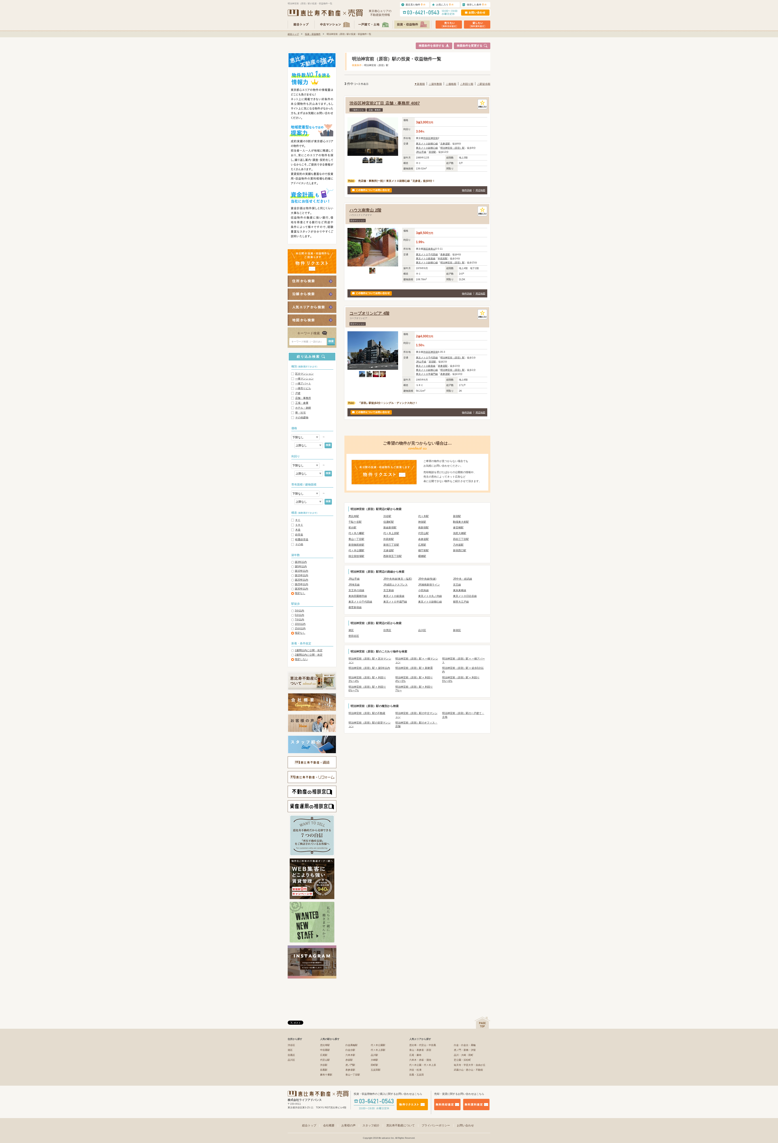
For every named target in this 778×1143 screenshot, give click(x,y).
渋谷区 (427, 138)
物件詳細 (467, 190)
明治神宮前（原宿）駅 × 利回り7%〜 (414, 688)
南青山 (431, 248)
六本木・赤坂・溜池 (420, 1060)
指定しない (301, 659)
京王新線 (388, 590)
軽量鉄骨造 (301, 539)
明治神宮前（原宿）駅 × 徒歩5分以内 (463, 669)
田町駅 (374, 1065)
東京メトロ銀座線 (425, 258)
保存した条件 (477, 4)
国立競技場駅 (356, 556)
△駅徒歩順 (483, 84)
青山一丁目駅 (356, 539)
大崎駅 (374, 1060)
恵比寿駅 (353, 516)
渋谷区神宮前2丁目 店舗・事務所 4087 (384, 103)
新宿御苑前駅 (356, 544)
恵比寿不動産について (403, 1125)
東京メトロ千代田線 (427, 254)
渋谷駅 (387, 516)
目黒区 (387, 630)
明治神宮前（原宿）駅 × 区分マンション (369, 660)
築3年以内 (301, 561)
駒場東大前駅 (461, 521)
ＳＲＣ (299, 524)
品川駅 (374, 1055)
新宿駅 (457, 516)
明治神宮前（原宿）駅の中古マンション (416, 715)
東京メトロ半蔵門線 (427, 374)
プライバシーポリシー (438, 1125)
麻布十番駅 (326, 1074)
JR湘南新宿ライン (429, 584)
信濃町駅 (388, 521)
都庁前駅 (423, 550)
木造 (297, 529)
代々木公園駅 (356, 550)
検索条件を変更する (469, 45)
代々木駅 (423, 516)
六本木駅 (350, 1055)
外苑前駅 (443, 258)
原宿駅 (432, 152)
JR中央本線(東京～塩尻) (397, 578)
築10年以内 (301, 570)
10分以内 (300, 623)
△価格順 (451, 84)
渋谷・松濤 (415, 1069)
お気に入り (445, 4)
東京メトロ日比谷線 (465, 596)
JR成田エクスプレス (395, 584)
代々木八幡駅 (356, 533)
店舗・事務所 (303, 398)
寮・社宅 (300, 412)
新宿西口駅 (459, 550)
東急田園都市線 (357, 596)
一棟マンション (304, 378)
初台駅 (352, 527)
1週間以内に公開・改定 (309, 650)
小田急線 (423, 590)
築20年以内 (301, 579)
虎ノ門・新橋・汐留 (465, 1050)
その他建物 (301, 417)
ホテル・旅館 (303, 407)
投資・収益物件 (313, 34)
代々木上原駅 (391, 533)
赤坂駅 (349, 1060)
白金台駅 (350, 1050)
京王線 (457, 584)
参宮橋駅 (458, 527)
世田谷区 (353, 635)
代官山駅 (423, 533)
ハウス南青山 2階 (365, 210)
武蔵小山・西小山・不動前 (468, 1069)
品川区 (422, 630)
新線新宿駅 (389, 527)
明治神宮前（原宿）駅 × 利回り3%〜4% (367, 679)
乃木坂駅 (458, 544)
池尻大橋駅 (459, 533)
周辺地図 (480, 190)
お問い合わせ (465, 1125)
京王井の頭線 (356, 590)
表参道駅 (445, 254)
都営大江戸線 (461, 601)
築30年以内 (301, 588)
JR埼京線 (354, 584)
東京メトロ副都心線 (427, 143)
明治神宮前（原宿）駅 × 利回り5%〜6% (461, 679)
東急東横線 (459, 590)
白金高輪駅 (351, 1045)
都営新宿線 (355, 607)
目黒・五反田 (416, 1074)
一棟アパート (303, 383)
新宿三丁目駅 (391, 544)
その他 (299, 544)
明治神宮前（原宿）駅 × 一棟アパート (463, 660)
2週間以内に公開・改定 (309, 654)
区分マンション (304, 373)
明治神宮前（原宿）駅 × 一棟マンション (416, 660)
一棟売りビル (303, 388)
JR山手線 (421, 152)
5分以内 (299, 615)
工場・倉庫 (301, 402)
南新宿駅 (423, 527)
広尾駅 (422, 544)
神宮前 (434, 138)
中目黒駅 (325, 1050)
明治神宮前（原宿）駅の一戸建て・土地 (463, 715)
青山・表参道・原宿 (420, 1050)
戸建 (297, 393)
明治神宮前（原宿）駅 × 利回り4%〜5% (414, 679)
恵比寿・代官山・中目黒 (422, 1045)
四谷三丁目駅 (461, 539)
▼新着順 (419, 84)
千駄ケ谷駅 (355, 521)
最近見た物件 (415, 4)
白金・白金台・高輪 (465, 1045)
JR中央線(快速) (427, 578)
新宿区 (457, 630)
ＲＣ (297, 520)
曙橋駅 (422, 556)
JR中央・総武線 (462, 578)
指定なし (300, 593)
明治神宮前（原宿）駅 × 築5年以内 (369, 667)
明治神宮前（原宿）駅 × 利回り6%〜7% (367, 688)
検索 (328, 445)
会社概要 (331, 1125)
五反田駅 (375, 1069)
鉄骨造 (299, 534)
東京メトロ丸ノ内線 (430, 596)
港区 (425, 248)
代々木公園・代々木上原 (422, 1065)
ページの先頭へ (482, 1023)
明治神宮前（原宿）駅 (452, 147)
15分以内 (300, 628)
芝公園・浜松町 (462, 1060)
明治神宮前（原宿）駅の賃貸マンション (369, 724)
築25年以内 (301, 584)
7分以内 (299, 619)
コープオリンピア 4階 (369, 313)
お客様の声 (350, 1125)
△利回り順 (466, 84)
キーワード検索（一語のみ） (307, 341)
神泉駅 (422, 521)
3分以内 (299, 610)
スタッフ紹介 (373, 1125)
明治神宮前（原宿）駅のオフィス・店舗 (416, 724)
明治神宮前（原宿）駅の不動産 (366, 713)
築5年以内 (301, 566)
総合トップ (293, 34)
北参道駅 (445, 143)
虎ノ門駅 (350, 1065)
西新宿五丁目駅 (392, 556)
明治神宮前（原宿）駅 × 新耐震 (414, 667)
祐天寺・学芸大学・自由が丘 (469, 1065)
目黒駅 (323, 1069)
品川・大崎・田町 (463, 1055)
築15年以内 (301, 575)
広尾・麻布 (415, 1055)
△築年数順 (435, 84)
